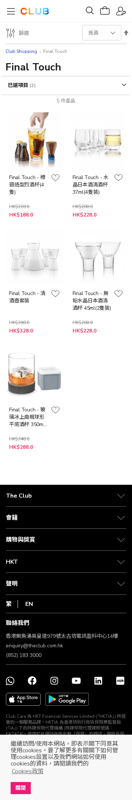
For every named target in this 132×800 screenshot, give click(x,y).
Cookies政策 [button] (28, 771)
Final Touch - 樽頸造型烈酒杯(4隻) (27, 185)
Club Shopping (21, 51)
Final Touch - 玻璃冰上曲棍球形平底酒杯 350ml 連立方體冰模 (27, 417)
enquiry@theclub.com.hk (34, 645)
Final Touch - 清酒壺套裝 (27, 297)
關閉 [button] (20, 788)
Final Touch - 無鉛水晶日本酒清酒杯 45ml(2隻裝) (92, 301)
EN (29, 604)
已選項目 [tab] (19, 85)
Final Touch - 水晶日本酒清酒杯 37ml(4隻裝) (91, 185)
